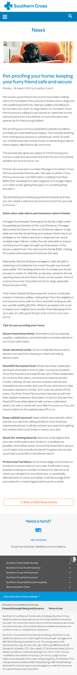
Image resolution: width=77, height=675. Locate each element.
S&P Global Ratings (40, 662)
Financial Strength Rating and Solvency (23, 608)
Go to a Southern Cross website (21, 596)
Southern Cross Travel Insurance (23, 567)
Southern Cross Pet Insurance (22, 577)
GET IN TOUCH (39, 540)
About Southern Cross (18, 586)
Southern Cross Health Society (22, 562)
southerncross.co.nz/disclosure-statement (25, 629)
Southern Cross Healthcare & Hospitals (26, 582)
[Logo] (25, 6)
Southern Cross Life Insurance (22, 572)
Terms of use (56, 608)
